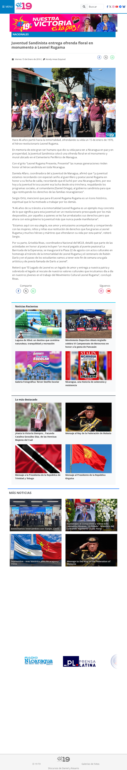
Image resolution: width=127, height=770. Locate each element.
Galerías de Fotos (90, 763)
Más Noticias (20, 493)
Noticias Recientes (26, 306)
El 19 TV (37, 763)
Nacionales (21, 34)
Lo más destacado (26, 399)
